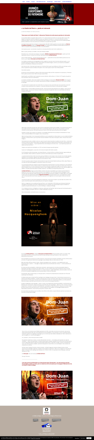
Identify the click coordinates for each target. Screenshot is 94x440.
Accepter (88, 438)
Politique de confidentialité (35, 438)
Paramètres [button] (77, 438)
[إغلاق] (92, 438)
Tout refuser (83, 438)
